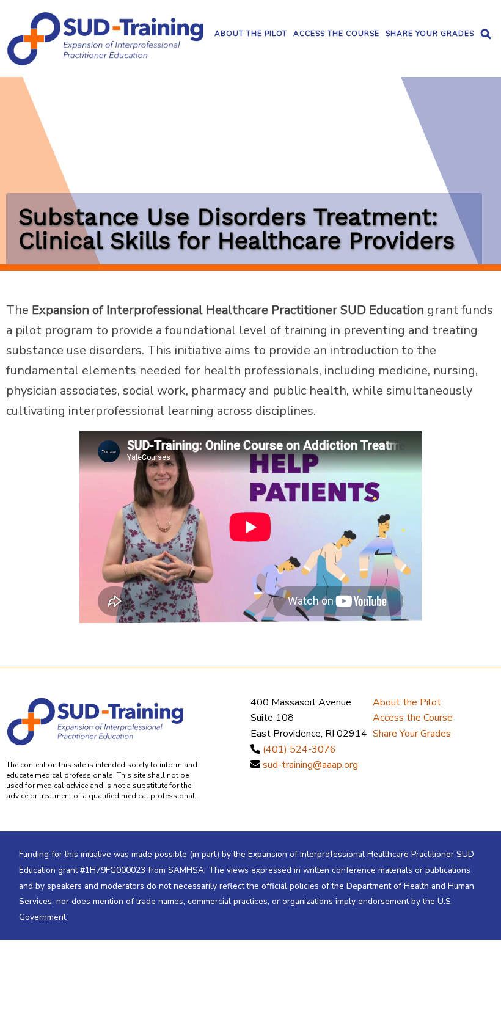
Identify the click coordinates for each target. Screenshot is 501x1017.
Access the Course (336, 33)
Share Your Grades (430, 33)
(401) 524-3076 (299, 749)
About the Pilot (250, 33)
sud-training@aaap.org (310, 764)
